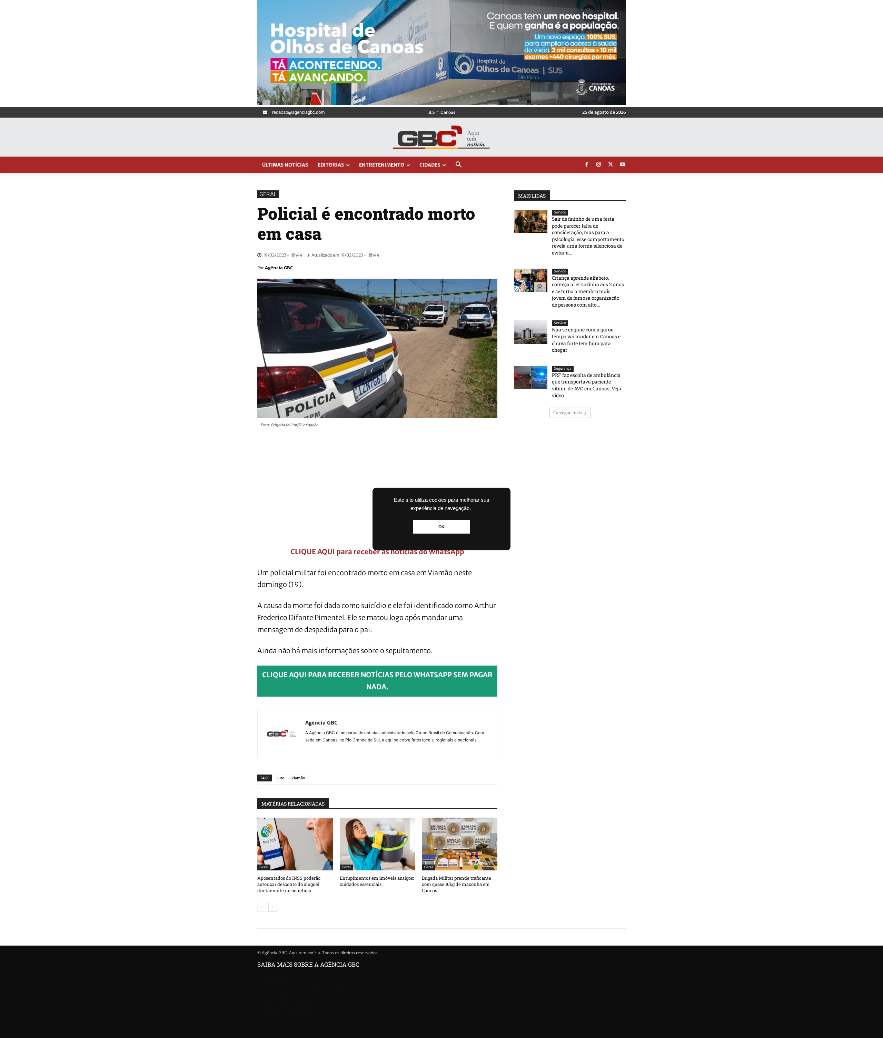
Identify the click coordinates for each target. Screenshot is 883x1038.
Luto (280, 777)
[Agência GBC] (281, 733)
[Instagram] (598, 164)
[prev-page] (261, 907)
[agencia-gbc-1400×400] (441, 103)
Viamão (298, 777)
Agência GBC (279, 268)
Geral (268, 194)
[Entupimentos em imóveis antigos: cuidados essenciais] (377, 844)
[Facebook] (586, 164)
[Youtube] (622, 164)
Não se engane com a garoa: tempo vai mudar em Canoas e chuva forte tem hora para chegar (586, 339)
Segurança (563, 368)
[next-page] (272, 907)
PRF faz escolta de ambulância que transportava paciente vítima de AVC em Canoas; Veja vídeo (586, 385)
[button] (458, 165)
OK (441, 527)
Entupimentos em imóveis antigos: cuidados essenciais (377, 881)
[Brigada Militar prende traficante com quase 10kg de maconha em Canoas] (459, 844)
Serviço (560, 212)
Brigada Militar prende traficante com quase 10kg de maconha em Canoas (456, 884)
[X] (610, 164)
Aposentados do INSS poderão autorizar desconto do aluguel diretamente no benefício (288, 884)
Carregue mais (567, 413)
